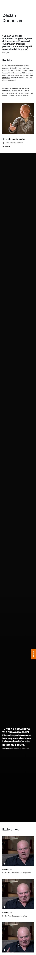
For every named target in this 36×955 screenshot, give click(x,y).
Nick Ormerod (23, 70)
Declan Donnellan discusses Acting (14, 916)
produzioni (6, 78)
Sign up (34, 654)
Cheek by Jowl (13, 73)
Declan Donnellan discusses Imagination (16, 873)
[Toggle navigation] (4, 3)
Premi (7, 146)
